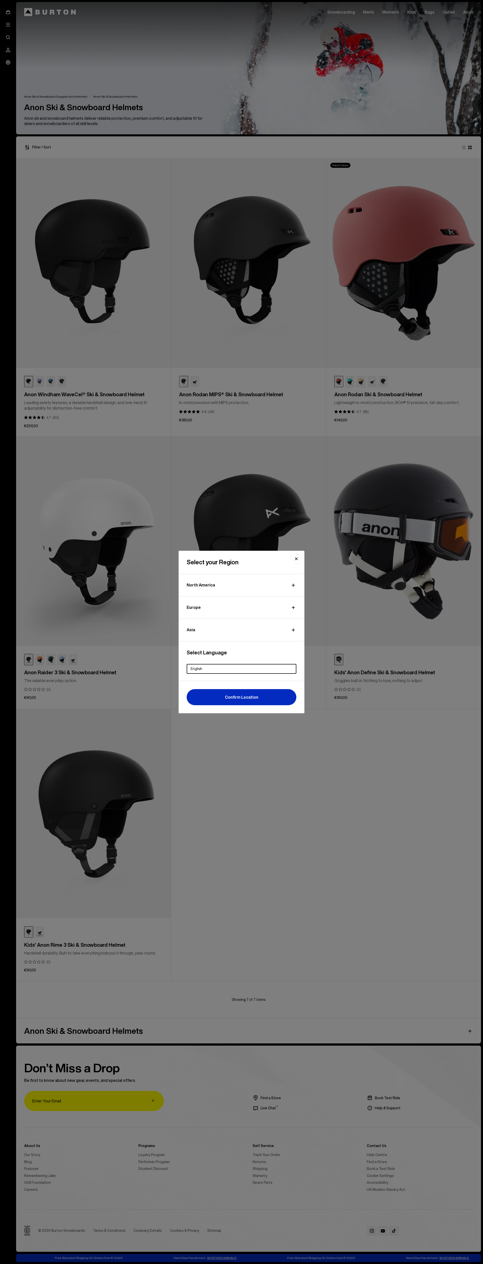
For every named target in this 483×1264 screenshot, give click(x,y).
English (196, 668)
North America (201, 585)
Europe (194, 607)
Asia (191, 630)
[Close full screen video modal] (296, 559)
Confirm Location (241, 697)
